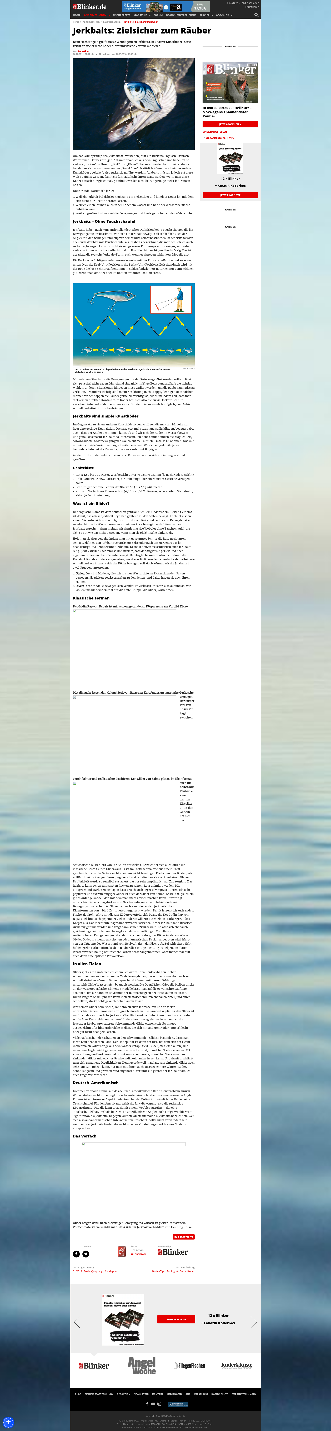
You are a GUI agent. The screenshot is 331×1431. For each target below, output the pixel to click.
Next (253, 1322)
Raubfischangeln (112, 21)
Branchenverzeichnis (181, 15)
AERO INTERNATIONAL (129, 1420)
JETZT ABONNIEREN (230, 124)
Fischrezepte (121, 15)
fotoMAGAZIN (153, 1424)
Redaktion (137, 1250)
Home (77, 15)
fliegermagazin (138, 1424)
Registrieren (252, 6)
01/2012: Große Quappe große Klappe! (95, 1271)
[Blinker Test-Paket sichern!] (166, 6)
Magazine (140, 15)
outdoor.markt (202, 1427)
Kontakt (157, 1394)
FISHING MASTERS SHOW (99, 1394)
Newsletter (141, 1394)
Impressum (201, 1394)
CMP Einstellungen (244, 1394)
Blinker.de (172, 1420)
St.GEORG (145, 1427)
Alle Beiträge (139, 1254)
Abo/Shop (222, 15)
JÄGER (180, 1424)
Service (204, 15)
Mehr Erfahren (176, 1319)
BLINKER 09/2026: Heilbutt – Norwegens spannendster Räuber (227, 111)
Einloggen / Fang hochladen (243, 2)
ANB (187, 1394)
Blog (78, 1394)
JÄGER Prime (191, 1424)
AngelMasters (147, 1420)
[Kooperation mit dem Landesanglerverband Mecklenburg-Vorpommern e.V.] (178, 1404)
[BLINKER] (90, 6)
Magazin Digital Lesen (220, 138)
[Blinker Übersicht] (173, 1251)
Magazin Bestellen (215, 131)
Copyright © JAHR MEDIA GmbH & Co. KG (165, 1415)
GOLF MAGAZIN (169, 1424)
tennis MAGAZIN (170, 1427)
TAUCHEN (156, 1427)
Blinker (182, 1420)
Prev (77, 1322)
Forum (158, 15)
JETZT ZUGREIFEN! (230, 195)
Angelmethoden (95, 15)
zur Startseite (183, 1236)
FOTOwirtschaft (187, 1427)
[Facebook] (148, 1403)
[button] (8, 1423)
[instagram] (160, 1403)
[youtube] (154, 1403)
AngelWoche (160, 1420)
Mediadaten (174, 1394)
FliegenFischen (123, 1424)
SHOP (136, 1427)
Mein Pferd (127, 1427)
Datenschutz (219, 1394)
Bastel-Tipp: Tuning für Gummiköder (173, 1271)
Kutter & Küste (205, 1424)
